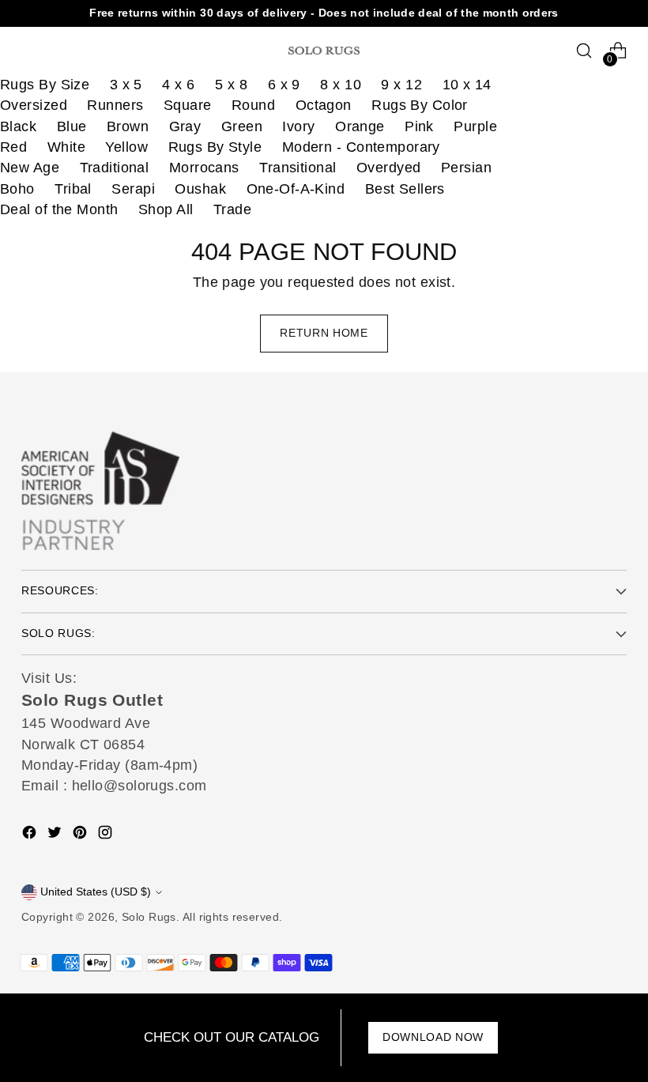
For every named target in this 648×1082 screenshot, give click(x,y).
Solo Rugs (149, 917)
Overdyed (388, 167)
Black (18, 126)
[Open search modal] (584, 51)
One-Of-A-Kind (296, 189)
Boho (17, 189)
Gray (185, 126)
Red (13, 147)
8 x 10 (340, 84)
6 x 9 (284, 84)
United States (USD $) (95, 892)
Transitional (297, 167)
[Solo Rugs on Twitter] (56, 835)
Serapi (133, 189)
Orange (360, 126)
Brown (128, 126)
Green (241, 126)
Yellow (126, 147)
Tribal (73, 189)
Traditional (114, 167)
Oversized (33, 105)
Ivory (298, 126)
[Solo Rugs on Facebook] (30, 835)
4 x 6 (178, 84)
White (66, 147)
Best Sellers (405, 189)
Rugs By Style (215, 147)
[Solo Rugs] (324, 51)
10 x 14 (467, 84)
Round (253, 105)
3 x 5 (126, 84)
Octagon (324, 105)
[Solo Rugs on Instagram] (106, 835)
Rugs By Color (419, 105)
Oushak (200, 189)
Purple (475, 126)
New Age (29, 167)
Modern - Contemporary (361, 147)
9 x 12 (401, 84)
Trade (232, 209)
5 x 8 (231, 84)
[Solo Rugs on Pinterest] (81, 835)
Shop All (166, 209)
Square (188, 105)
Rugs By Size (44, 84)
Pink (419, 126)
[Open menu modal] (29, 51)
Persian (466, 167)
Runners (115, 105)
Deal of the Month (59, 209)
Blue (72, 126)
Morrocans (204, 167)
